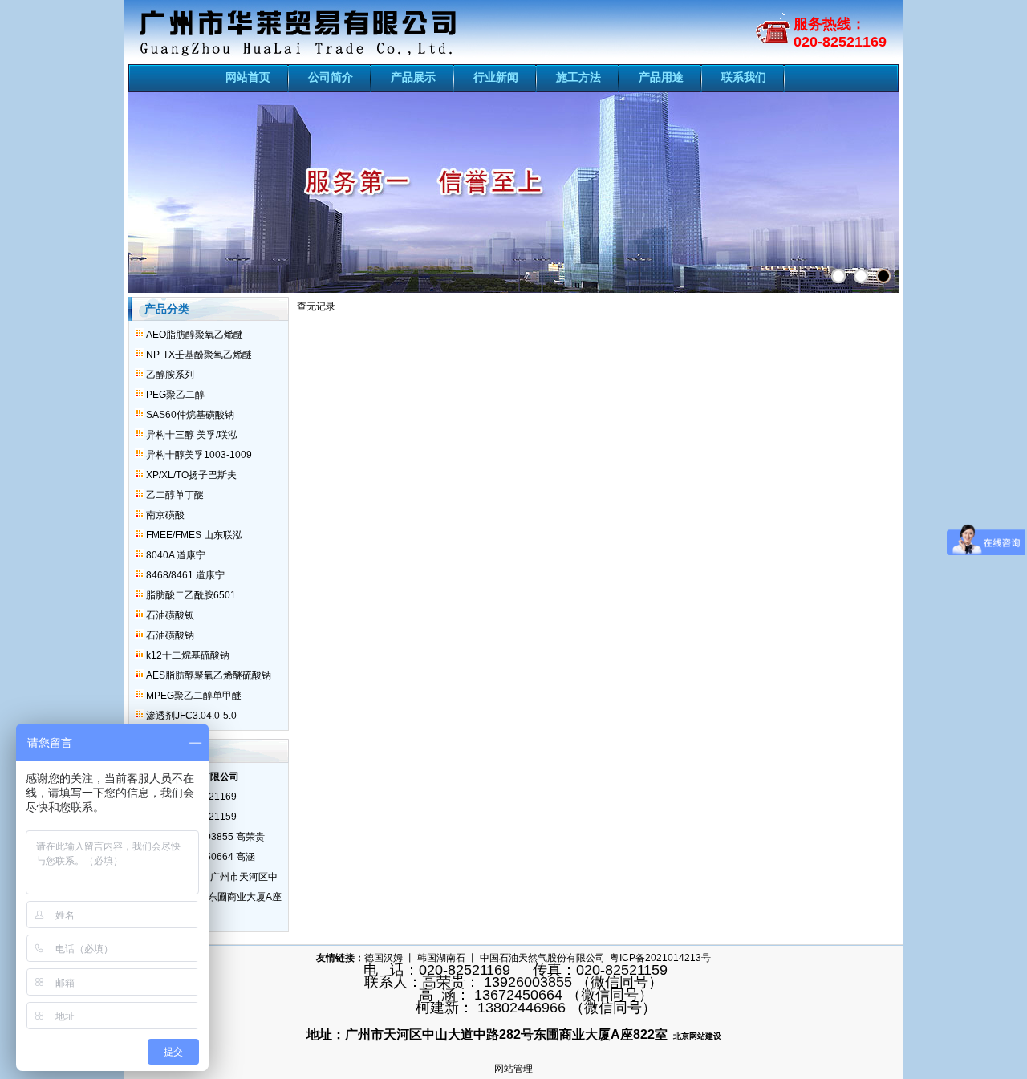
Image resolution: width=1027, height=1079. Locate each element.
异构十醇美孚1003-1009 (199, 454)
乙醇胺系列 (170, 374)
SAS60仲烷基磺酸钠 (190, 414)
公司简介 (330, 77)
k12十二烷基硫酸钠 (187, 655)
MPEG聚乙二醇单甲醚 (194, 695)
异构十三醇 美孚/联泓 (191, 434)
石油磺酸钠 (170, 635)
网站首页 (247, 77)
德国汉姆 (383, 957)
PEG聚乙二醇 (175, 394)
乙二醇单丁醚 (175, 495)
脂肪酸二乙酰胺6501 (191, 595)
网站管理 (513, 1068)
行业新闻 (495, 77)
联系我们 (743, 77)
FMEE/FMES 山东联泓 (194, 535)
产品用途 (661, 77)
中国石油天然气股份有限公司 (542, 957)
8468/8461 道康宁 (185, 575)
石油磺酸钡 (170, 615)
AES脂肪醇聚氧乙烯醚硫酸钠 (208, 675)
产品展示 (413, 77)
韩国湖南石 (441, 957)
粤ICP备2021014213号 (660, 957)
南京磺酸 (165, 515)
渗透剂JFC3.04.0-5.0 (191, 715)
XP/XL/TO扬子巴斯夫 (191, 475)
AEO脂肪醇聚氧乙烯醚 (194, 334)
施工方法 (578, 77)
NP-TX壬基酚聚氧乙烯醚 (199, 354)
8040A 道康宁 (175, 555)
